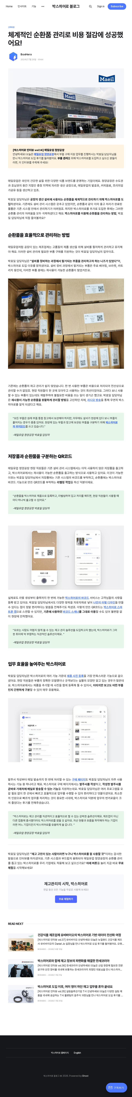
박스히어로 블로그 (66, 6)
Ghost (85, 1076)
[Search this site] (90, 6)
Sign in (100, 6)
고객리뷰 (11, 27)
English (77, 1052)
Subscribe (117, 6)
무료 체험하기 (66, 899)
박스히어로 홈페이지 (60, 1052)
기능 (34, 6)
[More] (42, 6)
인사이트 (22, 6)
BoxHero (26, 54)
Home (9, 6)
